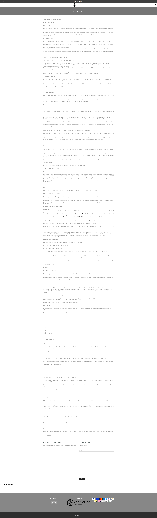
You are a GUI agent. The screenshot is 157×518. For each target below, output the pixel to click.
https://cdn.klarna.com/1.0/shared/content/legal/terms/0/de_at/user (84, 220)
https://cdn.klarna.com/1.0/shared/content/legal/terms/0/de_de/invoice (83, 213)
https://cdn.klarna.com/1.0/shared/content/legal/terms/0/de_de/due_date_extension (65, 215)
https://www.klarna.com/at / (102, 220)
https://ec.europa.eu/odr (88, 340)
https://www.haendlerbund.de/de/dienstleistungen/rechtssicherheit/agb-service (98, 432)
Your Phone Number (83, 455)
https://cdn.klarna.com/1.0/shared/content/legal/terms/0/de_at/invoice (75, 216)
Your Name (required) (83, 445)
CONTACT (33, 5)
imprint (55, 516)
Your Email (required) (83, 450)
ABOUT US (40, 5)
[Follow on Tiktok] (4, 1)
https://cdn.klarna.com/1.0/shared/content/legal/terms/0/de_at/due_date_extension (58, 218)
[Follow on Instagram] (2, 1)
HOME (23, 5)
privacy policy (50, 449)
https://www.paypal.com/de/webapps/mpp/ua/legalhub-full (53, 236)
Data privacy (60, 516)
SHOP (27, 5)
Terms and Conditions (49, 516)
